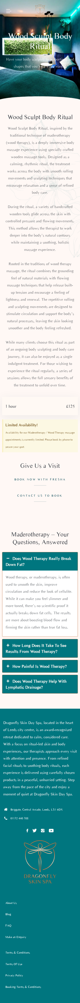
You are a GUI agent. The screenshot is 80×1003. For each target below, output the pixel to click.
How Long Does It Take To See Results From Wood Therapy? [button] (36, 648)
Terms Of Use (13, 964)
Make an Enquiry (15, 937)
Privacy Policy (14, 975)
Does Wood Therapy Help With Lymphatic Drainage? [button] (36, 684)
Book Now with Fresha (40, 479)
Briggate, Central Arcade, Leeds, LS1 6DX (36, 809)
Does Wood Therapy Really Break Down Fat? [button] (38, 561)
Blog (8, 914)
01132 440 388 (19, 818)
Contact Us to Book (40, 495)
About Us (11, 903)
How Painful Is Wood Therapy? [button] (39, 666)
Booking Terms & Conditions (23, 987)
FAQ (8, 925)
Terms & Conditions (17, 952)
